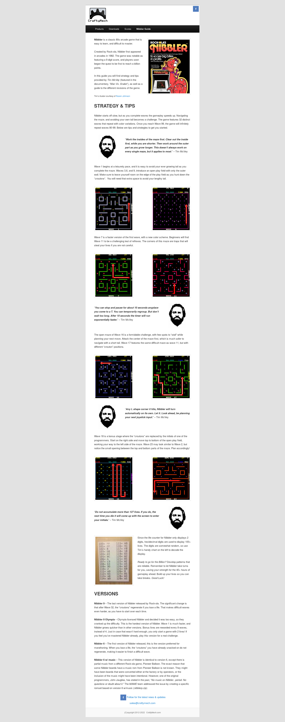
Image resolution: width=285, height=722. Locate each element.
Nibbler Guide (143, 28)
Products (99, 28)
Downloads (114, 28)
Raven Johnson (123, 96)
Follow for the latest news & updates (146, 697)
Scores (128, 28)
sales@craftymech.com (143, 703)
